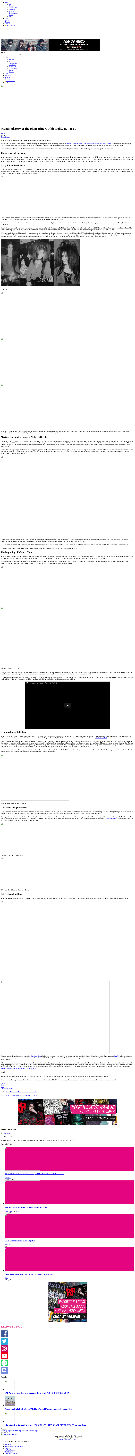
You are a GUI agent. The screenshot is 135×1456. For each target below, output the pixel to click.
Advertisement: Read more (67, 1439)
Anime (11, 15)
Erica (6, 1211)
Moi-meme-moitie (31, 1092)
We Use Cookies (10, 1450)
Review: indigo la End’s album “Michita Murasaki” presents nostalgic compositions (38, 1409)
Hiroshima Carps (36, 1056)
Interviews (8, 20)
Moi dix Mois (21, 1092)
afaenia (11, 1211)
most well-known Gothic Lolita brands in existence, (89, 143)
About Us (8, 1444)
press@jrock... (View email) (69, 1438)
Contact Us (8, 1448)
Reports (7, 22)
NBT (18, 1211)
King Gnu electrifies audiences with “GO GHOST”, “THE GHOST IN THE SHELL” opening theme (46, 1425)
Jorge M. (7, 1244)
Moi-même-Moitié (101, 738)
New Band (12, 9)
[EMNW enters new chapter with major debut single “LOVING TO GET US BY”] (10, 1389)
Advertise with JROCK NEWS (14, 1446)
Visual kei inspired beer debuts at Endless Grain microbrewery (26, 1207)
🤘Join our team (10, 25)
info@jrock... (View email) (73, 1436)
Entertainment (13, 13)
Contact (7, 23)
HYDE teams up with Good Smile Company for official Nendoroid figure (29, 1274)
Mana (15, 1092)
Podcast (11, 16)
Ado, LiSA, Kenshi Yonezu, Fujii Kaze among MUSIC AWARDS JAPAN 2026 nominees (34, 1174)
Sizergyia (8, 1178)
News (6, 2)
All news (11, 4)
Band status (12, 11)
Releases (11, 6)
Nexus (3, 133)
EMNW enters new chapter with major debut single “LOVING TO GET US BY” (37, 1393)
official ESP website (111, 818)
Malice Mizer (10, 1092)
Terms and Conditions (11, 1453)
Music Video (13, 8)
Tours (6, 18)
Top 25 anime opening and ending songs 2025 (20, 1241)
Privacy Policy (9, 1452)
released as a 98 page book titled (18, 1068)
